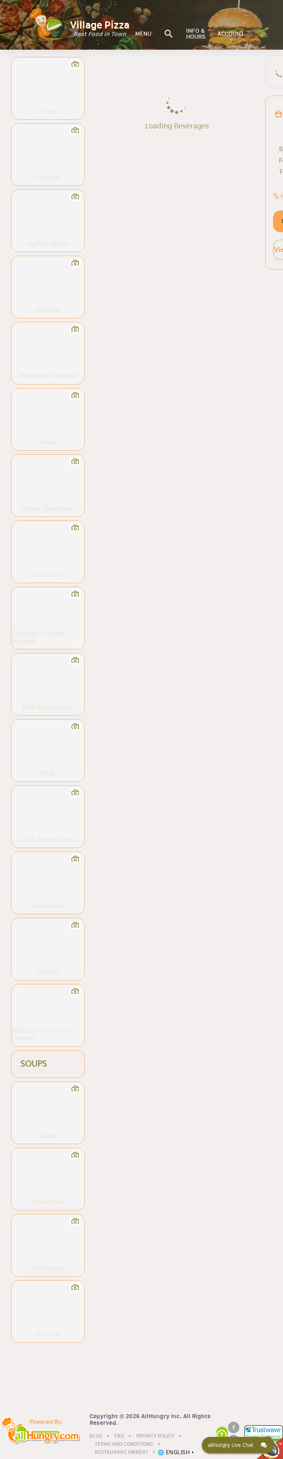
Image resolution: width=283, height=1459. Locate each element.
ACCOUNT (230, 34)
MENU (143, 34)
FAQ (119, 1436)
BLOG (96, 1436)
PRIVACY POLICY (155, 1436)
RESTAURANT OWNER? (121, 1452)
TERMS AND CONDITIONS (124, 1444)
